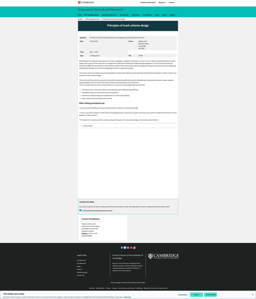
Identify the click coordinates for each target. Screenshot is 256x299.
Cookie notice (127, 297)
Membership (124, 15)
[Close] (253, 294)
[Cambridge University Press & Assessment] (163, 257)
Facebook (121, 247)
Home (80, 15)
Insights (172, 15)
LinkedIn (128, 247)
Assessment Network (109, 15)
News (157, 15)
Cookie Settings (182, 294)
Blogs (164, 15)
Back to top (163, 288)
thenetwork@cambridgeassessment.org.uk (97, 210)
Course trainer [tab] (87, 126)
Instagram (134, 247)
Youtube (131, 247)
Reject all (196, 294)
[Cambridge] (86, 3)
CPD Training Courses (91, 15)
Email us (84, 233)
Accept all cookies (211, 294)
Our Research (147, 15)
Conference (136, 15)
